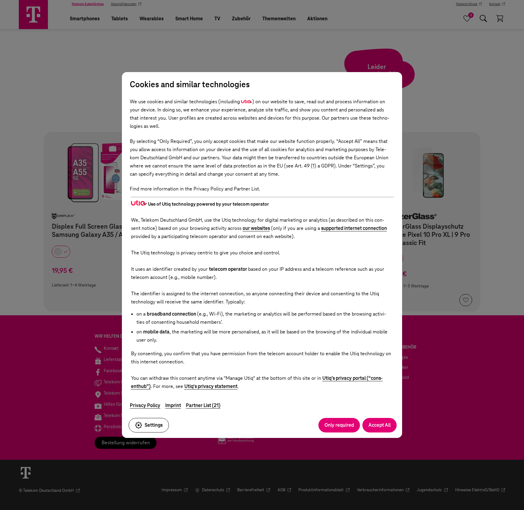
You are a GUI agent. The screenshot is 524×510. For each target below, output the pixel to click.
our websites (256, 228)
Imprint (173, 405)
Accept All (379, 425)
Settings (154, 425)
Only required (339, 425)
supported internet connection (354, 228)
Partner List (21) (203, 405)
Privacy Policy (145, 405)
